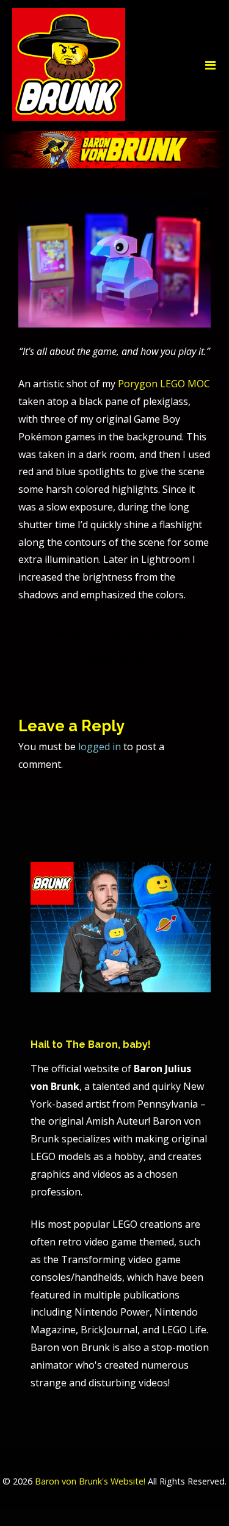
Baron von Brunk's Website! (90, 1481)
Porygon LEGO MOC (164, 383)
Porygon (107, 660)
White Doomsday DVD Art (122, 632)
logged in (99, 746)
